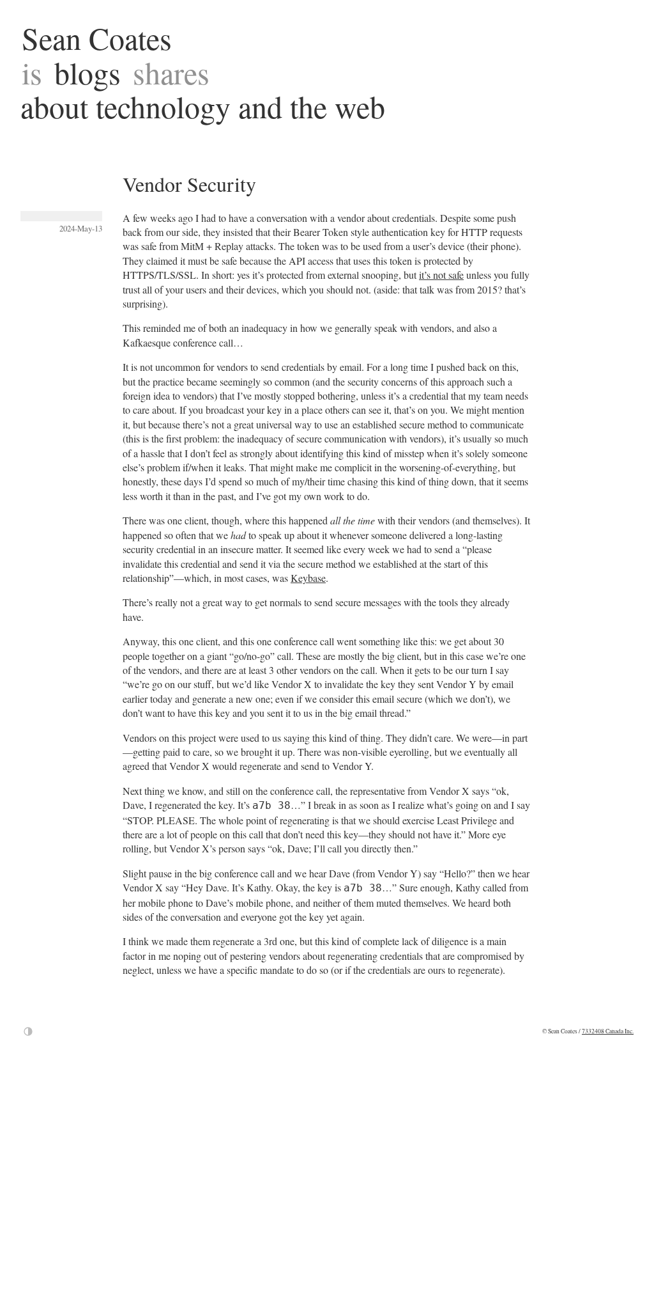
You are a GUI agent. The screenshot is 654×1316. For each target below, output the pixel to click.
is (32, 72)
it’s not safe (441, 274)
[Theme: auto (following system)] (28, 1031)
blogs (87, 72)
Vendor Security (189, 184)
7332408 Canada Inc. (608, 1031)
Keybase (308, 577)
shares (171, 72)
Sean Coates (97, 37)
